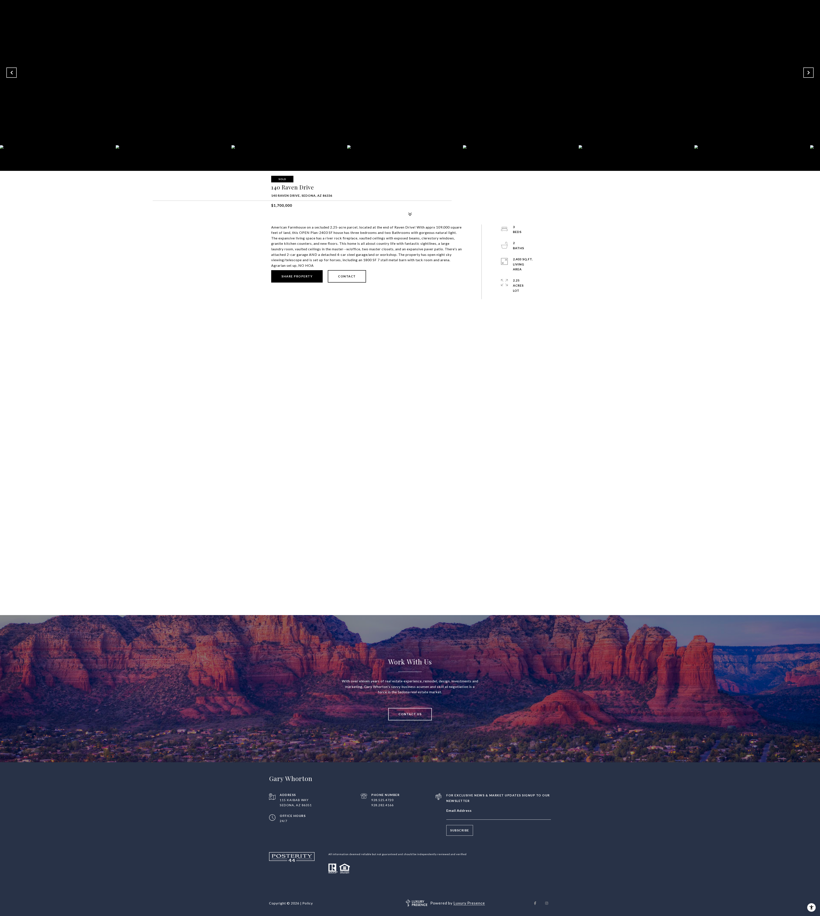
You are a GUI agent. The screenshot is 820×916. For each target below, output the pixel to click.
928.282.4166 (382, 805)
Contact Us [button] (410, 714)
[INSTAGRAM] (546, 903)
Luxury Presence (469, 903)
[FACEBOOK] (535, 903)
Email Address (459, 810)
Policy (307, 903)
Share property (296, 276)
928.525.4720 (382, 800)
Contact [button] (347, 276)
